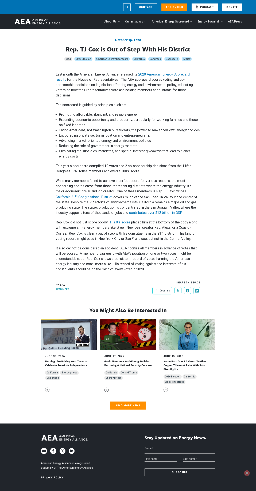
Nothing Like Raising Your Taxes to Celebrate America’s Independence (66, 363)
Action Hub (174, 7)
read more (62, 289)
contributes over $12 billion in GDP (155, 213)
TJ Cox (187, 59)
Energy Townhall (208, 21)
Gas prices (52, 377)
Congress (155, 59)
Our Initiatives (134, 21)
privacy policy (52, 477)
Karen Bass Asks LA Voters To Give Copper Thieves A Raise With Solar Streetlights (185, 365)
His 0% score (120, 222)
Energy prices (69, 372)
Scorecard (172, 59)
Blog (68, 59)
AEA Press (235, 21)
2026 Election (172, 376)
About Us (110, 21)
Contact (146, 7)
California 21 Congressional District (84, 197)
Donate (232, 7)
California (139, 59)
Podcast (207, 7)
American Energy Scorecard (170, 21)
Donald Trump (129, 372)
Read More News (127, 405)
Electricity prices (174, 381)
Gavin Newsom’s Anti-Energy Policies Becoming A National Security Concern (128, 363)
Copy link (164, 289)
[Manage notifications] (247, 473)
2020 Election (83, 59)
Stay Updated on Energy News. (175, 438)
